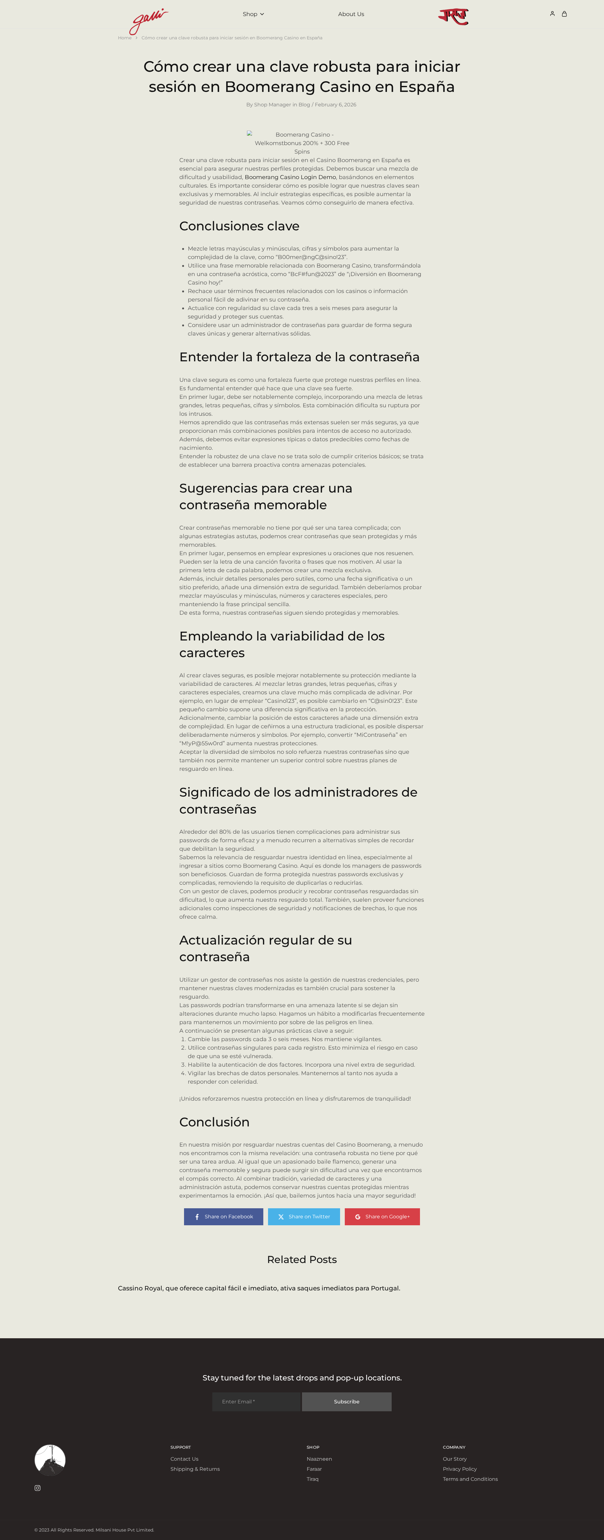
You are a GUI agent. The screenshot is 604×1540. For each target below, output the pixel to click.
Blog (304, 105)
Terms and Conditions (470, 1479)
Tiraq (313, 1479)
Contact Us (185, 1459)
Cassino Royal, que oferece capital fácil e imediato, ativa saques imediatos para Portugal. (259, 1288)
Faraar (314, 1469)
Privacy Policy (460, 1469)
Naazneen (319, 1459)
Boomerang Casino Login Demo (290, 177)
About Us (351, 14)
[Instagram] (37, 1489)
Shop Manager (272, 105)
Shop (250, 14)
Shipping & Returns (195, 1469)
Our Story (455, 1459)
